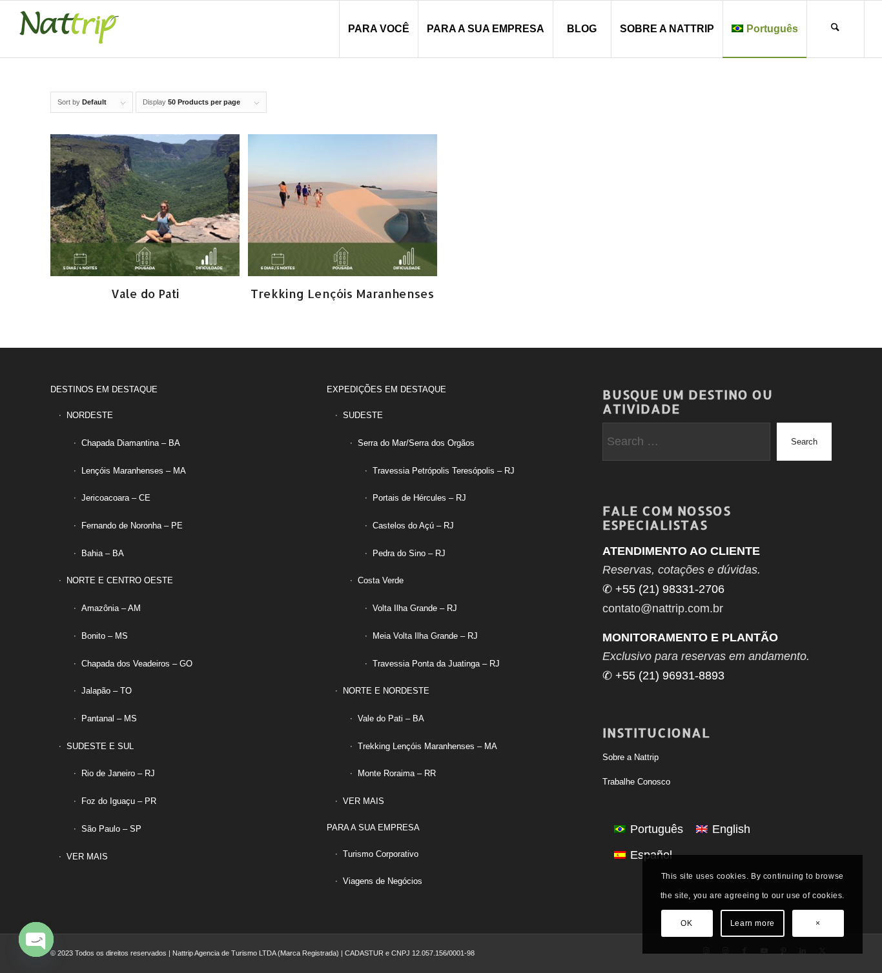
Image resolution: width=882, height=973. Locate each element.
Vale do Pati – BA (391, 718)
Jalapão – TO (106, 691)
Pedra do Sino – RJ (409, 553)
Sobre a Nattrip (630, 757)
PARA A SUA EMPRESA (373, 827)
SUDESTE (363, 415)
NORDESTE (90, 415)
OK (686, 923)
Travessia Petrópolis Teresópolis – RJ (444, 471)
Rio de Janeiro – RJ (118, 773)
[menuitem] (378, 29)
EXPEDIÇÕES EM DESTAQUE (386, 389)
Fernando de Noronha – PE (132, 525)
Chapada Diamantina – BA (130, 443)
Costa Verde (381, 580)
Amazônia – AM (111, 608)
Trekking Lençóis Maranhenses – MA (427, 746)
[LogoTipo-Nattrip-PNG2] (69, 29)
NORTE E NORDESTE (386, 691)
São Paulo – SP (111, 829)
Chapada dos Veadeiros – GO (136, 663)
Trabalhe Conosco (636, 782)
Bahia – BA (102, 553)
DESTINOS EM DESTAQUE (104, 389)
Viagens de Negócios (382, 881)
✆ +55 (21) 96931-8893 (663, 675)
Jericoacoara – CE (115, 498)
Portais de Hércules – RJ (419, 498)
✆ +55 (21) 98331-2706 (663, 589)
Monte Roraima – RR (397, 773)
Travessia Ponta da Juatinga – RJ (436, 663)
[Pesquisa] (835, 29)
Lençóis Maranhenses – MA (133, 471)
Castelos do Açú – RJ (413, 525)
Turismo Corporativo (380, 854)
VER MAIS (87, 856)
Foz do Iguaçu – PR (118, 801)
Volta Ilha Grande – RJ (415, 608)
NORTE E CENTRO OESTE (120, 580)
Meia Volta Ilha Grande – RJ (425, 636)
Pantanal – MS (109, 718)
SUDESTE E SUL (100, 746)
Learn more (752, 923)
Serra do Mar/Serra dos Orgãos (416, 443)
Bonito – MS (104, 636)
